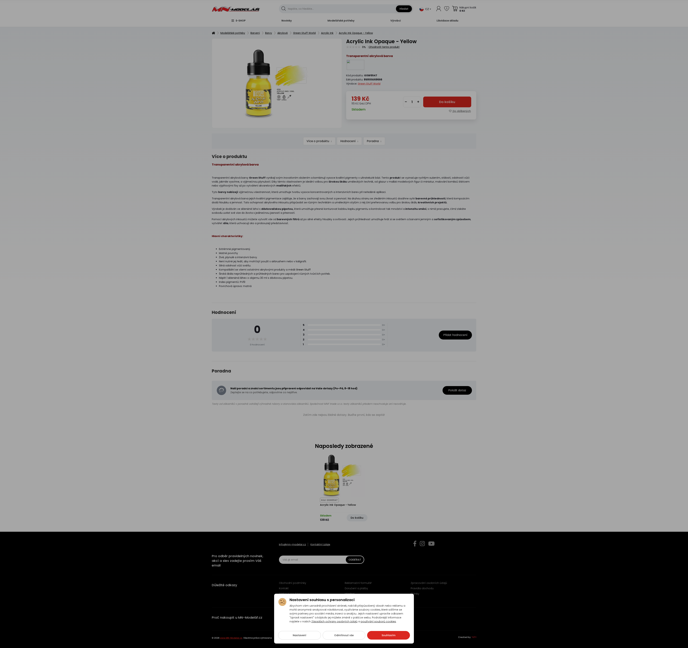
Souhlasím (388, 635)
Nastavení (299, 635)
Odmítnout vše (344, 635)
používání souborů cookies (378, 621)
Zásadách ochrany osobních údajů (334, 621)
